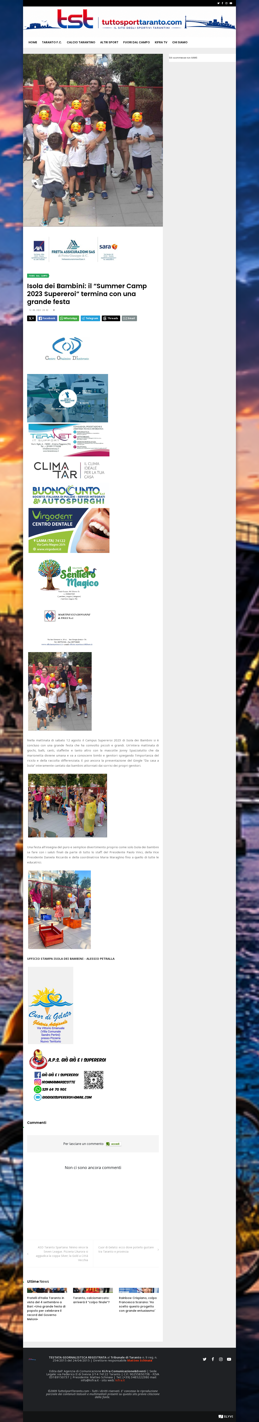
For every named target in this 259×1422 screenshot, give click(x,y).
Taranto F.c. (52, 42)
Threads (112, 318)
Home (33, 42)
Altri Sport (109, 42)
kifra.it (120, 1380)
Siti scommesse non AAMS (183, 57)
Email (131, 318)
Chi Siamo (180, 42)
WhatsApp (70, 318)
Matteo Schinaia (139, 1360)
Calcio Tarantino (81, 42)
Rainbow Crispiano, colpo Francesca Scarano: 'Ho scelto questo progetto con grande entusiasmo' (138, 1304)
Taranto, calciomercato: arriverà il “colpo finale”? (91, 1300)
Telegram (92, 318)
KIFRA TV (161, 42)
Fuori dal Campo (136, 42)
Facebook (49, 318)
